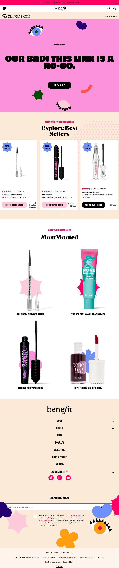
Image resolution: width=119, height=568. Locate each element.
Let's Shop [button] (59, 84)
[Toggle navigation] (4, 8)
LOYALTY (59, 442)
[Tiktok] (51, 477)
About (59, 427)
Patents (59, 567)
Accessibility (59, 471)
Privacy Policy (48, 557)
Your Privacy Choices (25, 557)
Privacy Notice (45, 520)
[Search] (110, 8)
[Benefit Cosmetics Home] (59, 8)
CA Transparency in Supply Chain (59, 562)
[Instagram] (59, 477)
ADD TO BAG (93, 205)
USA (61, 464)
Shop (59, 420)
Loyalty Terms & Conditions (91, 557)
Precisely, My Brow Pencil (12, 194)
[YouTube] (68, 477)
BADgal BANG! (47, 194)
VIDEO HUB (59, 449)
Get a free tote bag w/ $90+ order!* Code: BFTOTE (59, 2)
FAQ (59, 435)
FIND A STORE (59, 457)
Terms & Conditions (67, 557)
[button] (114, 8)
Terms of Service (77, 515)
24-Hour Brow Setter (90, 192)
